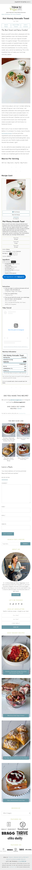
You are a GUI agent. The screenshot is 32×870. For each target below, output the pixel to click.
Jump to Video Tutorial (15, 25)
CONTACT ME (12, 867)
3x (15, 253)
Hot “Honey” (8, 271)
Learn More (16, 594)
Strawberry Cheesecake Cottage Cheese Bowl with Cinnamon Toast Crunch (16, 672)
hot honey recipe (7, 133)
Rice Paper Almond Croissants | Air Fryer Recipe (16, 758)
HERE (19, 408)
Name (3, 506)
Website (4, 524)
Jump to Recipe (6, 25)
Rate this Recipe (16, 214)
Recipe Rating (6, 477)
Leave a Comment (25, 25)
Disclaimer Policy (22, 413)
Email (4, 515)
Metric (13, 261)
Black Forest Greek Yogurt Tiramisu (16, 715)
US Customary (6, 261)
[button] (13, 217)
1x (10, 253)
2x (13, 253)
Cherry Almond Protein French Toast (16, 800)
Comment (5, 483)
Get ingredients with (10, 277)
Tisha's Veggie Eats (15, 857)
